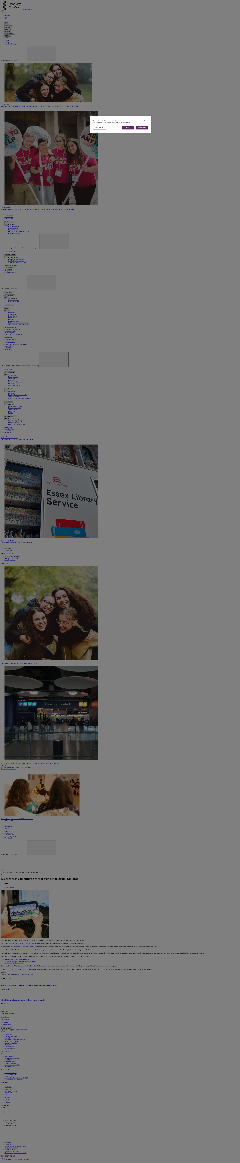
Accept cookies (142, 127)
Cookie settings (99, 127)
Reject (127, 127)
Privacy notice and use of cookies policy (121, 122)
